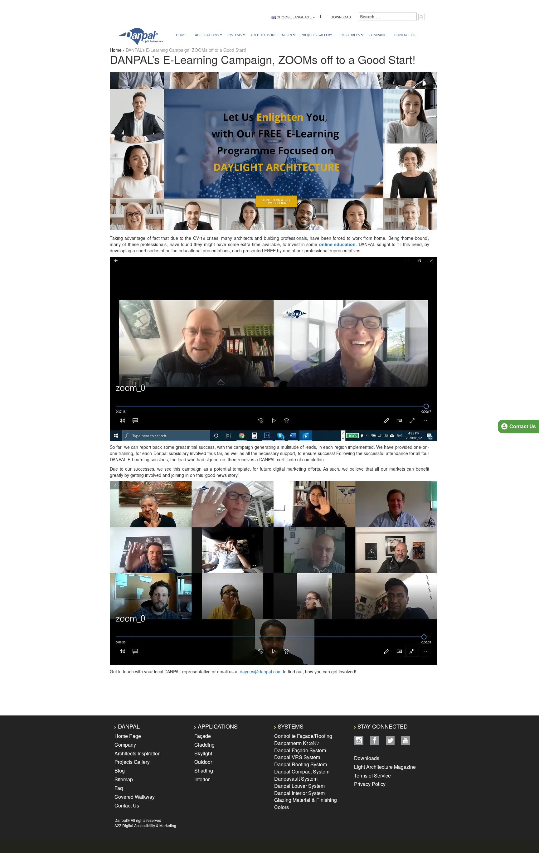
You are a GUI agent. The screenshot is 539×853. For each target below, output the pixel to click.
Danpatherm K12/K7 (296, 743)
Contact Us (126, 805)
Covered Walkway (134, 796)
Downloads (367, 758)
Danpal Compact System (301, 771)
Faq (118, 788)
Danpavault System (296, 778)
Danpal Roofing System (300, 764)
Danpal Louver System (299, 785)
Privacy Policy (370, 784)
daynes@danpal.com (261, 671)
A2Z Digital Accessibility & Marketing (145, 825)
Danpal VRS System (297, 757)
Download (340, 16)
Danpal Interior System (299, 793)
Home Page (127, 735)
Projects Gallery (132, 761)
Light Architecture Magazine (385, 766)
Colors (281, 807)
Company (125, 744)
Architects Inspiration (137, 753)
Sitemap (123, 779)
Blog (119, 770)
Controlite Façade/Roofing (303, 735)
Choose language (294, 16)
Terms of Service (372, 775)
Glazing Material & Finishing (305, 799)
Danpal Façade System (300, 750)
